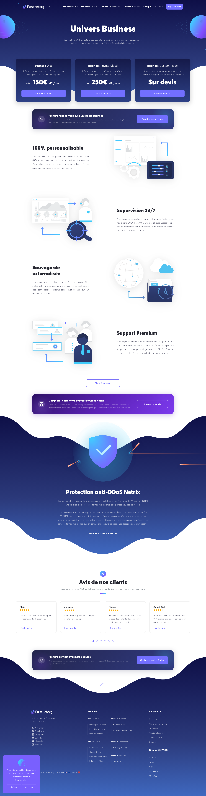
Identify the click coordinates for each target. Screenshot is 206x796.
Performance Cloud (98, 756)
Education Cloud (96, 761)
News (151, 762)
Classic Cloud (95, 752)
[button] (93, 641)
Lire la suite (26, 628)
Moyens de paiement (158, 724)
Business (118, 719)
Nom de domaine (97, 733)
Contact (152, 742)
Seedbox (118, 755)
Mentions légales (156, 733)
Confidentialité (155, 737)
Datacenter (119, 741)
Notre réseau (154, 728)
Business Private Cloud (123, 730)
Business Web (119, 724)
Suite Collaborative (97, 729)
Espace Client (174, 6)
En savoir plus (20, 780)
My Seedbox (154, 771)
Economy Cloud (96, 747)
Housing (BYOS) (120, 747)
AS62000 (153, 776)
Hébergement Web (97, 724)
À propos (153, 719)
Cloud (94, 741)
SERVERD (153, 758)
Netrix (151, 767)
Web (93, 719)
